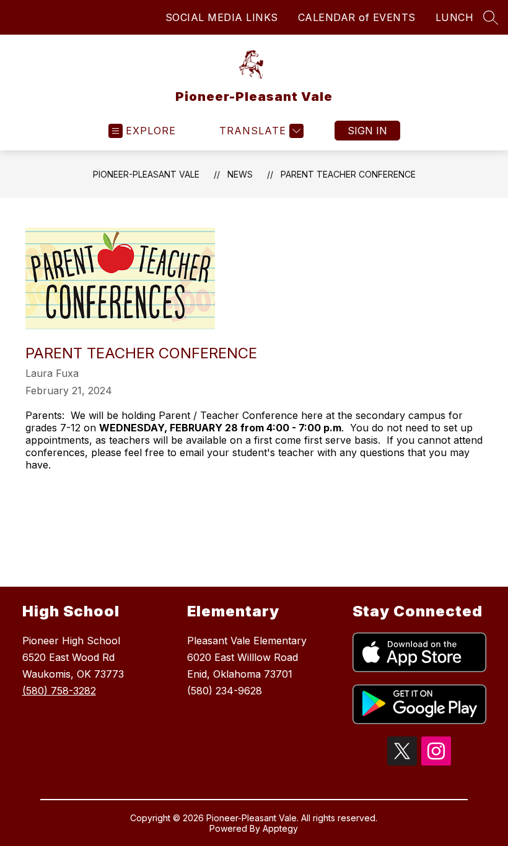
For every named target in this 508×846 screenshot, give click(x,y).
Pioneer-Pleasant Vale (146, 174)
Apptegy (280, 828)
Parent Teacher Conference (348, 174)
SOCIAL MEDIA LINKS (221, 17)
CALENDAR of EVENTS (357, 17)
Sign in (367, 130)
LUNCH (455, 17)
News (240, 174)
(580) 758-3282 (59, 690)
